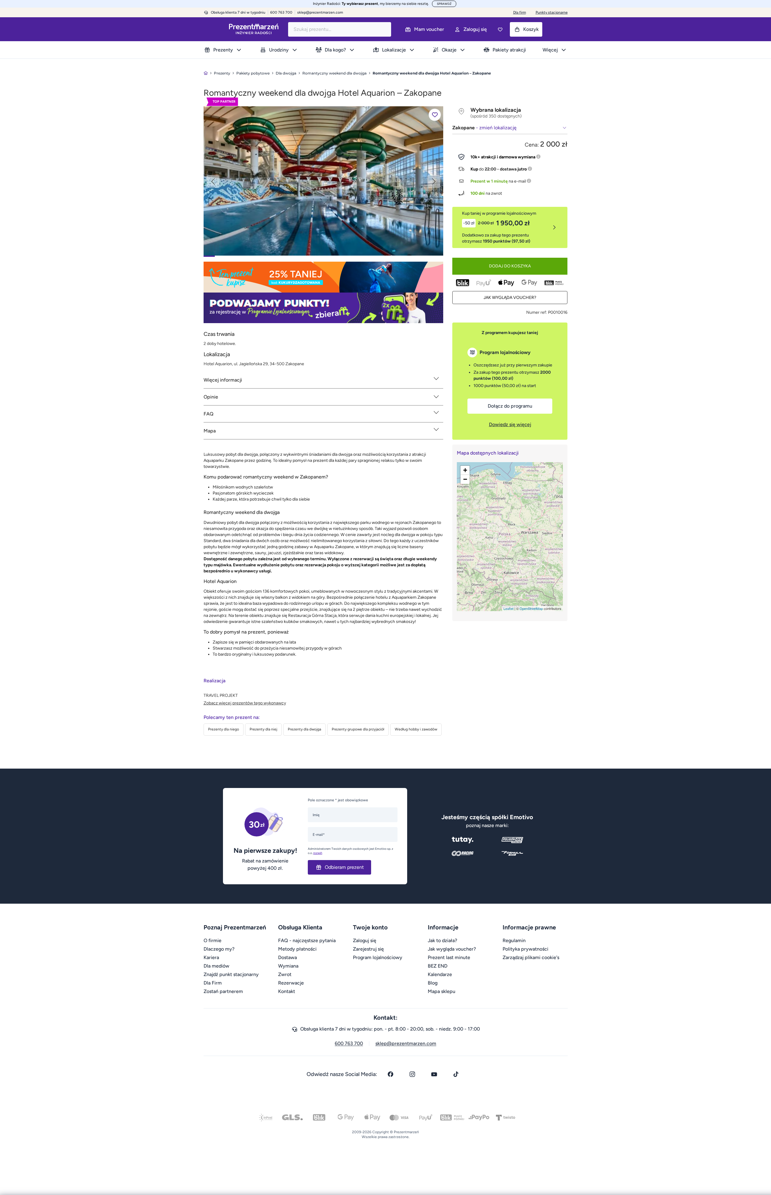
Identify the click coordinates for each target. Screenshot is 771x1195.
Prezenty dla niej (263, 729)
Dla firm (519, 12)
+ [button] (465, 470)
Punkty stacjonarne (552, 12)
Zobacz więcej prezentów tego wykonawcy (245, 703)
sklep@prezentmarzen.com (320, 12)
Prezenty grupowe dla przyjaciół (358, 729)
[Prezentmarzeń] (253, 29)
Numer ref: (536, 312)
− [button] (465, 479)
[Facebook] (390, 1074)
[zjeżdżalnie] (323, 180)
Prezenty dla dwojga (304, 729)
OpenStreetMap (531, 608)
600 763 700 (349, 1043)
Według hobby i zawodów (416, 729)
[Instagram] (412, 1074)
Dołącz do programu (510, 406)
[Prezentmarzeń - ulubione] (500, 29)
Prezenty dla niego (223, 729)
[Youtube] (434, 1074)
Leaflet (508, 608)
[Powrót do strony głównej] (206, 73)
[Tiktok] (455, 1074)
